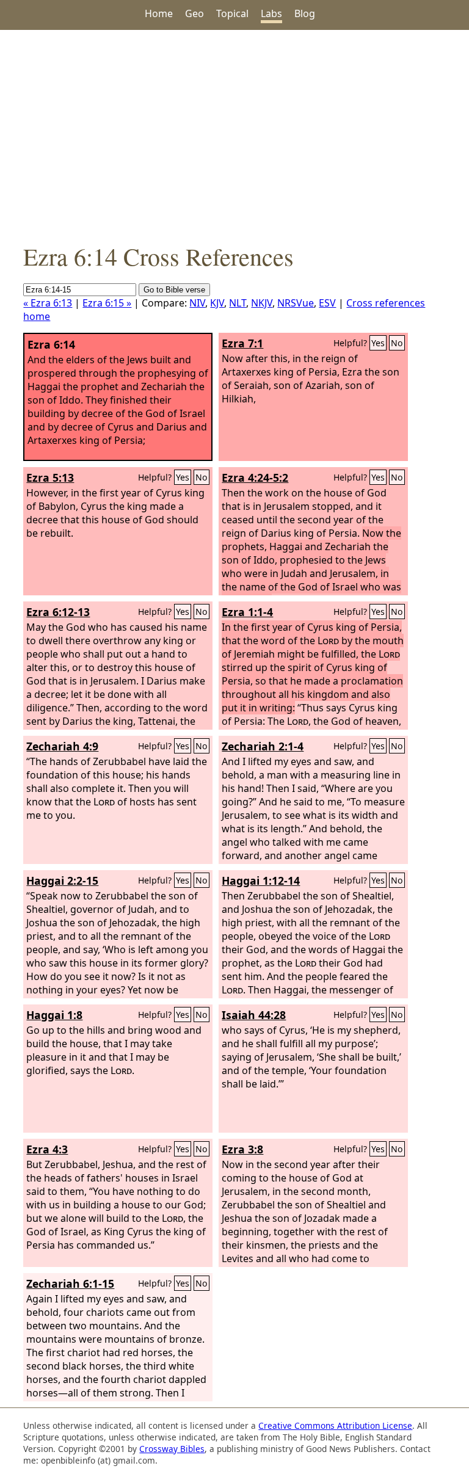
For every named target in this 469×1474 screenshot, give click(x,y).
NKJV (261, 303)
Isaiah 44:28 (254, 1014)
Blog (304, 13)
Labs (271, 13)
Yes (378, 343)
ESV (327, 303)
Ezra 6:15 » (106, 303)
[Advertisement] (234, 134)
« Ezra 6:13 (47, 303)
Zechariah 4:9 (62, 746)
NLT (237, 303)
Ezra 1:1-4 (247, 611)
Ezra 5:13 (50, 477)
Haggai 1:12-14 (261, 880)
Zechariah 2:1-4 (263, 746)
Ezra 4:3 (47, 1149)
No (397, 343)
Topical (232, 13)
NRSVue (295, 303)
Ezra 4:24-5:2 (255, 477)
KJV (217, 303)
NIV (197, 303)
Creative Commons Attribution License (335, 1425)
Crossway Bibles (172, 1448)
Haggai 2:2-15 (62, 880)
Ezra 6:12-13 (58, 611)
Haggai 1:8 (54, 1014)
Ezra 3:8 (242, 1149)
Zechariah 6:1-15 (70, 1283)
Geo (194, 13)
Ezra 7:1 (242, 343)
